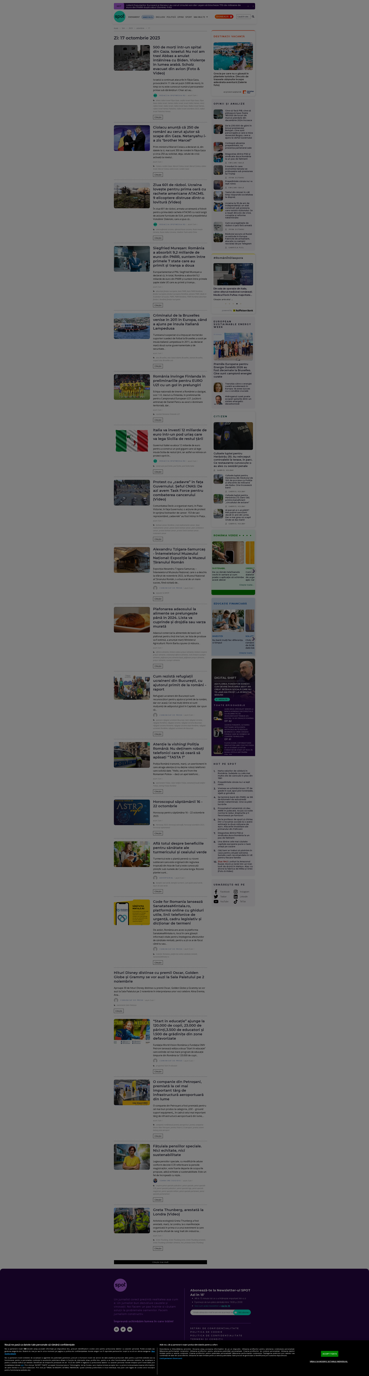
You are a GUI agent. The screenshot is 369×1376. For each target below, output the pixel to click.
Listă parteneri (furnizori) (171, 1358)
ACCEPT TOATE (330, 1353)
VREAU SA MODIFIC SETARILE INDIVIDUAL (329, 1361)
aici (22, 1365)
